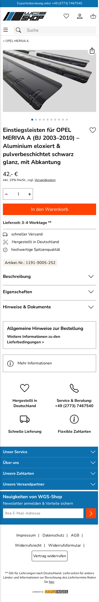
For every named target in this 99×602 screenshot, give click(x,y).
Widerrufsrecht (28, 545)
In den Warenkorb (49, 209)
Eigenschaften (17, 292)
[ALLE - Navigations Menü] (5, 29)
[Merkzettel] (66, 16)
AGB (75, 535)
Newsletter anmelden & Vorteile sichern (38, 503)
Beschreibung (17, 276)
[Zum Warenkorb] (93, 16)
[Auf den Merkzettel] (92, 130)
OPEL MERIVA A (17, 41)
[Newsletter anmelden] (91, 513)
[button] (92, 51)
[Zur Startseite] (25, 16)
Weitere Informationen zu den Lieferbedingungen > (33, 339)
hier (51, 582)
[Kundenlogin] (80, 16)
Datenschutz (53, 535)
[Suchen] (19, 30)
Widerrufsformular (64, 545)
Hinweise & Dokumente (27, 307)
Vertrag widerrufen (49, 556)
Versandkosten (45, 180)
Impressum (26, 535)
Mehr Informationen (35, 363)
